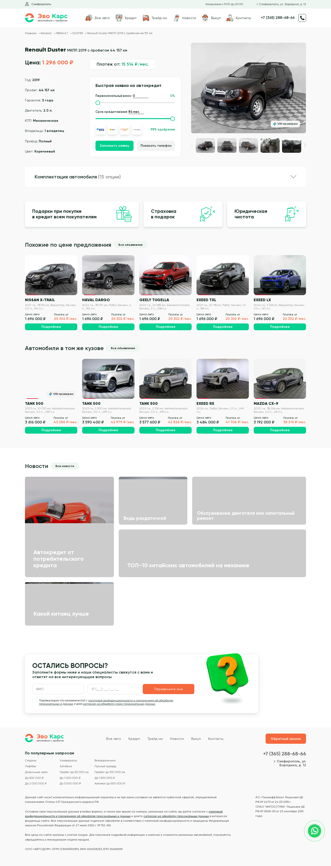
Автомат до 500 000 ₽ (110, 783)
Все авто (113, 739)
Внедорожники (105, 760)
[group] (248, 88)
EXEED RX (205, 403)
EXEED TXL (206, 300)
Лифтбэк (30, 766)
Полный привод (105, 766)
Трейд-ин (155, 739)
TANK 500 (34, 403)
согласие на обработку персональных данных (176, 816)
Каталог (47, 33)
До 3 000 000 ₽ (70, 783)
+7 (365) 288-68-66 (278, 17)
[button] (305, 145)
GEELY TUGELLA (154, 300)
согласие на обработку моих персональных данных (119, 703)
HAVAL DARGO (96, 300)
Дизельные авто (36, 772)
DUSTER (78, 33)
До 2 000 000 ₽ (36, 783)
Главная (31, 33)
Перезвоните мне (168, 689)
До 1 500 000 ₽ (105, 778)
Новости (177, 739)
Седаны (30, 760)
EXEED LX (262, 300)
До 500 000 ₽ (34, 778)
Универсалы (68, 760)
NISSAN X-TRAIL (40, 300)
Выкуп (196, 739)
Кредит (134, 739)
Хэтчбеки (66, 766)
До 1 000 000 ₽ (70, 778)
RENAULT (62, 33)
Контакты (215, 739)
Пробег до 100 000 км (110, 772)
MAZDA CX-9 (266, 403)
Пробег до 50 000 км (74, 772)
